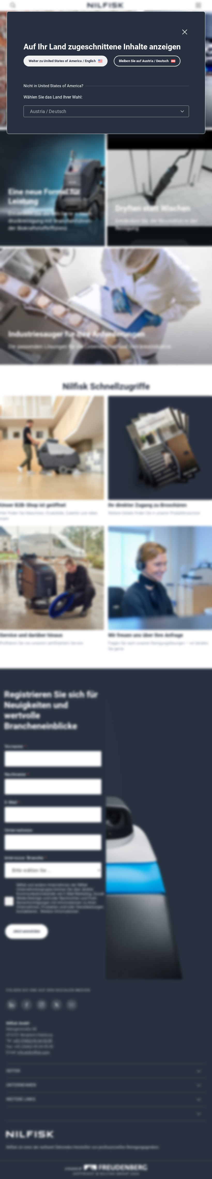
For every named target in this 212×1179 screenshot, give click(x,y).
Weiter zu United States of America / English (62, 61)
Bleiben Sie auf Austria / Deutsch (144, 61)
